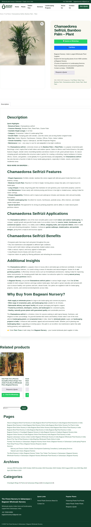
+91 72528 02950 (67, 1)
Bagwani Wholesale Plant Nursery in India (72, 437)
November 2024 (51, 468)
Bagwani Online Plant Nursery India (39, 434)
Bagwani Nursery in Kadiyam (53, 432)
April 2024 (10, 470)
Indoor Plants (70, 503)
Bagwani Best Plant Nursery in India (18, 430)
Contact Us (40, 503)
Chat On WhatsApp (11, 394)
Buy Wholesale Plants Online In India (48, 439)
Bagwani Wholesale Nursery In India (47, 437)
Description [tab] (5, 104)
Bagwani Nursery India (70, 432)
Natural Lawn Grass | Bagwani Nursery (23, 451)
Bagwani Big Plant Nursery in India (60, 430)
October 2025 (31, 468)
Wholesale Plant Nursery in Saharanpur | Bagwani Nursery (59, 455)
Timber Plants (79, 503)
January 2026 (11, 468)
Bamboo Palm (58, 82)
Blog (34, 439)
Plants (23, 7)
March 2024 (17, 470)
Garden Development (36, 448)
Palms (79, 80)
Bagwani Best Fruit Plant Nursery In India (49, 423)
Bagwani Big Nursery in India (39, 430)
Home (17, 7)
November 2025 (21, 468)
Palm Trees (18, 330)
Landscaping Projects (79, 441)
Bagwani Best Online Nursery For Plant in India (64, 425)
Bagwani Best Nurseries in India (72, 423)
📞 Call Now (71, 47)
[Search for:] (12, 408)
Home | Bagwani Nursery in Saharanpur (59, 441)
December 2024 (40, 468)
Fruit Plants (7, 14)
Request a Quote (61, 72)
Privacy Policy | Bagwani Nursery (24, 444)
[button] (42, 23)
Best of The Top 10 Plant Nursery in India (20, 439)
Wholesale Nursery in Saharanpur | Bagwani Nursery (24, 455)
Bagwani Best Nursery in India (16, 425)
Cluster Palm (79, 82)
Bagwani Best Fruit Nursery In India (24, 423)
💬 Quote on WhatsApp (71, 41)
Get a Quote (84, 6)
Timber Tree (39, 453)
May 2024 (84, 468)
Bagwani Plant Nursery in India (60, 434)
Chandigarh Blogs (13, 483)
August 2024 (69, 468)
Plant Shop (10, 444)
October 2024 (60, 468)
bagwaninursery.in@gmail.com (81, 1)
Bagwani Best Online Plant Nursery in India (67, 427)
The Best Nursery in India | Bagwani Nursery (21, 453)
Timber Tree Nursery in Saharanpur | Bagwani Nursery (60, 453)
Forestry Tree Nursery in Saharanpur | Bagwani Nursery (24, 441)
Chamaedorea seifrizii (69, 82)
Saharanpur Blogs (33, 483)
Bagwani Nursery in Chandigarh (17, 432)
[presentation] (31, 354)
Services (40, 7)
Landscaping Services (65, 448)
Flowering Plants (71, 500)
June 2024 (77, 468)
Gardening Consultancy (50, 448)
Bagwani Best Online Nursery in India (19, 427)
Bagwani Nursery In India (36, 432)
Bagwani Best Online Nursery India (42, 427)
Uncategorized (47, 483)
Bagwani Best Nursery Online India (38, 425)
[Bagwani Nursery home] (7, 6)
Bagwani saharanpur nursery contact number (21, 437)
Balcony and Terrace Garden (20, 448)
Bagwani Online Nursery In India (17, 434)
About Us (10, 423)
